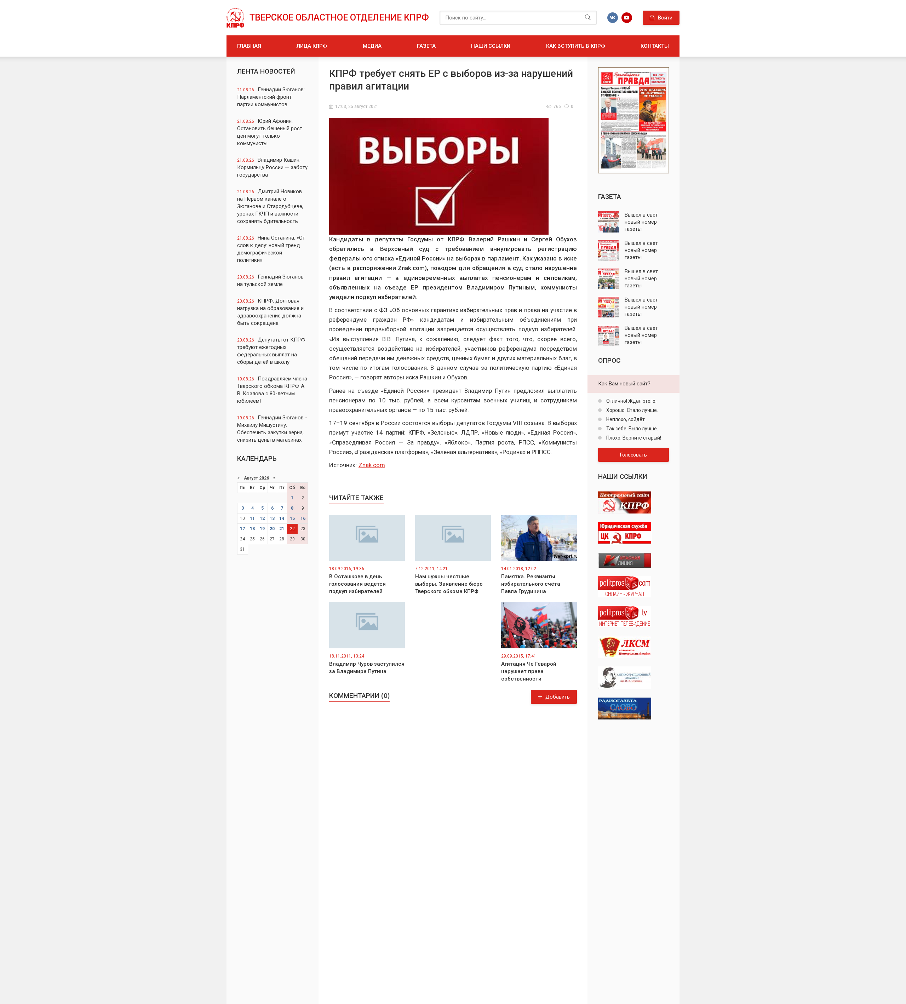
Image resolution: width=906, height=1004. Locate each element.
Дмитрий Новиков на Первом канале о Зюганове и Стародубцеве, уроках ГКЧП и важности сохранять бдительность (270, 206)
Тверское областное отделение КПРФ (339, 17)
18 (252, 528)
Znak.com (372, 465)
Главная (249, 46)
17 (242, 528)
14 (281, 518)
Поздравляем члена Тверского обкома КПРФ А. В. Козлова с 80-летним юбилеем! (272, 389)
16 (302, 518)
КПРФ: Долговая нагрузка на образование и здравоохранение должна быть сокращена (270, 312)
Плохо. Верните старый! (633, 438)
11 (252, 518)
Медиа (372, 46)
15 (292, 518)
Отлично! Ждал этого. (630, 401)
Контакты (655, 46)
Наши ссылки (490, 46)
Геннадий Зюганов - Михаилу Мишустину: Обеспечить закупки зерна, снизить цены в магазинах (272, 428)
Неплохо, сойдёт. (625, 419)
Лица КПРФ (312, 46)
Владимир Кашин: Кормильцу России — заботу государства (272, 167)
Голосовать (633, 455)
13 (272, 518)
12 (262, 518)
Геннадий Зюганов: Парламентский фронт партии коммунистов (271, 97)
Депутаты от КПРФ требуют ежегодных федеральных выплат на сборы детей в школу (271, 351)
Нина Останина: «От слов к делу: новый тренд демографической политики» (271, 249)
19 (262, 528)
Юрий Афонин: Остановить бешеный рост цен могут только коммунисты (269, 132)
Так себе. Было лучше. (631, 428)
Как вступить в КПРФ (575, 46)
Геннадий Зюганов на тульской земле (270, 280)
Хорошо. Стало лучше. (631, 410)
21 (281, 528)
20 (272, 528)
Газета (426, 46)
